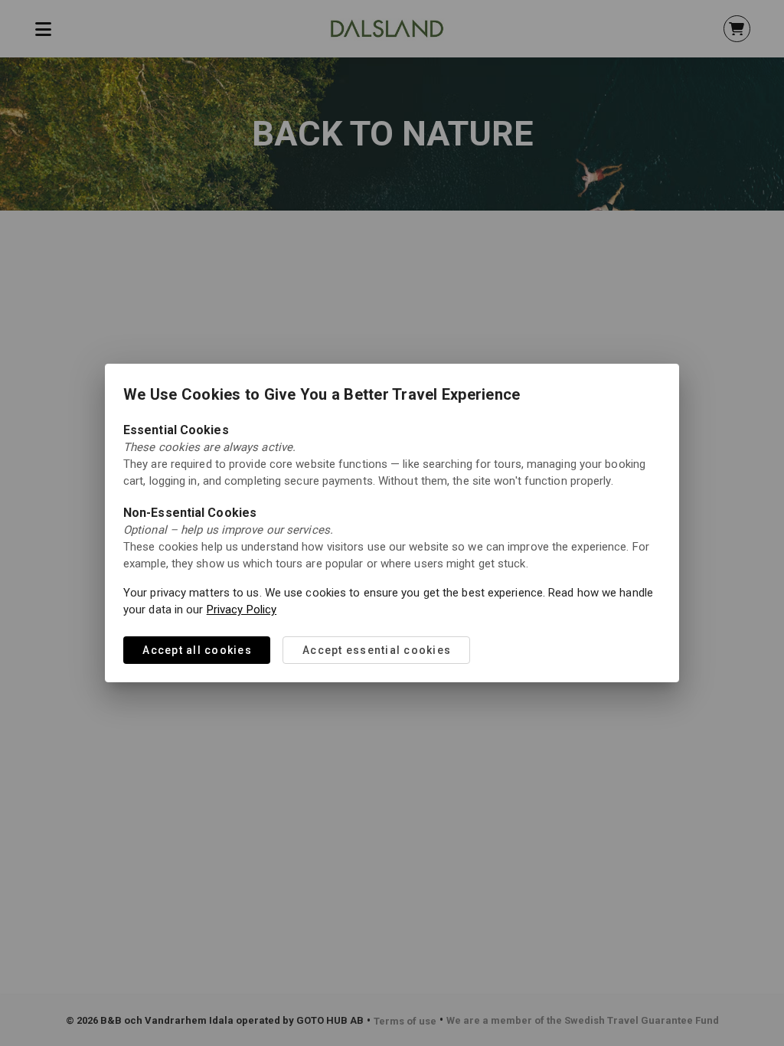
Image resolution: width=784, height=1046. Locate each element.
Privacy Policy (241, 609)
